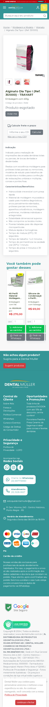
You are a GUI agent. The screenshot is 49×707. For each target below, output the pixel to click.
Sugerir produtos (14, 365)
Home (6, 27)
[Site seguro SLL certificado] (16, 608)
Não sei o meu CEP (17, 137)
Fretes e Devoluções (9, 409)
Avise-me (12, 114)
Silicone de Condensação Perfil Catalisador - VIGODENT (34, 296)
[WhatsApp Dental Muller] (6, 467)
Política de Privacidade (16, 695)
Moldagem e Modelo (23, 27)
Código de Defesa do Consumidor (12, 428)
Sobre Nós (8, 403)
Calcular (36, 132)
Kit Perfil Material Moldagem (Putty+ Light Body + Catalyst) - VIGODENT (15, 296)
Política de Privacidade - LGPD (12, 449)
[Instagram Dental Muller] (13, 467)
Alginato (40, 27)
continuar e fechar (25, 702)
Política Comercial (12, 414)
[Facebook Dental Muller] (20, 467)
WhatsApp (8, 419)
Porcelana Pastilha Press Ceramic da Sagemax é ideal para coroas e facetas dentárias (37, 425)
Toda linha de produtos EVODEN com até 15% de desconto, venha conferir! (36, 409)
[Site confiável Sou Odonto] (16, 625)
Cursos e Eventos (11, 423)
